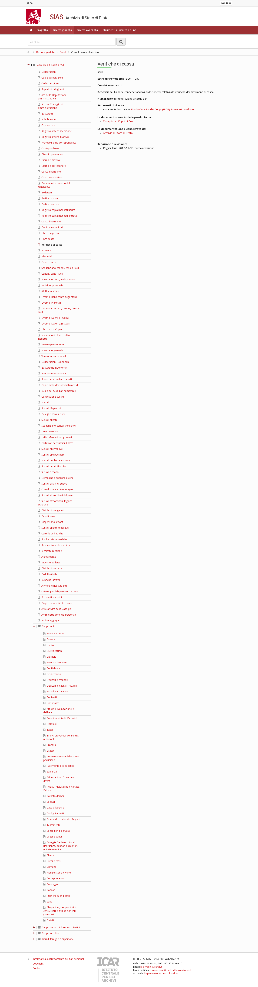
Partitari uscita (49, 198)
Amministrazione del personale (59, 614)
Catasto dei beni (55, 796)
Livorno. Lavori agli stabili (55, 323)
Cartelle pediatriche (52, 533)
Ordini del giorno (50, 83)
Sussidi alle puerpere (53, 454)
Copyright (38, 963)
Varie (49, 901)
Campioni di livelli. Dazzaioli (62, 718)
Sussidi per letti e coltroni (55, 460)
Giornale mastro (50, 160)
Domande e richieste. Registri (63, 819)
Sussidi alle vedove (52, 448)
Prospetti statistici (51, 597)
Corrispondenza (50, 148)
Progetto (42, 30)
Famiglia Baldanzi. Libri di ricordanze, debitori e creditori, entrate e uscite (60, 846)
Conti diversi (53, 668)
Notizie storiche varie (58, 872)
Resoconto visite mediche (56, 545)
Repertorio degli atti (52, 89)
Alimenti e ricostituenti (54, 585)
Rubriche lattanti (50, 580)
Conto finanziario (51, 171)
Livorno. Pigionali (51, 302)
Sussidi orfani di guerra (54, 483)
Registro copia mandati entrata (59, 215)
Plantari (50, 855)
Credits (36, 968)
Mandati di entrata (57, 662)
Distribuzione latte (51, 568)
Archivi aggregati (50, 620)
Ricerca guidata (62, 30)
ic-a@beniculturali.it (151, 966)
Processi (51, 744)
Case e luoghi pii (55, 807)
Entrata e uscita (55, 633)
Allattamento (48, 556)
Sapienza (51, 771)
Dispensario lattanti (52, 522)
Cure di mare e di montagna (57, 489)
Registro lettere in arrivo (55, 136)
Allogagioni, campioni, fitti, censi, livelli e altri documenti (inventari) (60, 911)
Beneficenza (48, 516)
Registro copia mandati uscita (58, 210)
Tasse (50, 729)
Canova (50, 890)
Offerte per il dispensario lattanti (59, 591)
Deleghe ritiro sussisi (53, 414)
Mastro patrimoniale (53, 344)
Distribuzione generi (52, 510)
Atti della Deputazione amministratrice (52, 96)
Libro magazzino (50, 233)
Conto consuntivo (51, 177)
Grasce (50, 750)
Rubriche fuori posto (58, 895)
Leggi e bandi (54, 836)
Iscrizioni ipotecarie (52, 285)
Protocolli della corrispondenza (59, 142)
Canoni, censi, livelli (52, 273)
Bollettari (46, 192)
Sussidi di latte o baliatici (55, 527)
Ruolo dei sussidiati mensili (56, 379)
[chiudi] (34, 626)
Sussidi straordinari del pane (57, 495)
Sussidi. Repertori (51, 408)
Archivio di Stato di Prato (118, 133)
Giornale (51, 656)
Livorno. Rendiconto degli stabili (59, 296)
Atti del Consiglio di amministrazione (50, 106)
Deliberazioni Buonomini (55, 361)
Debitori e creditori (52, 227)
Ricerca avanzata (87, 30)
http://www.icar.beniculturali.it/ (161, 973)
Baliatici (50, 920)
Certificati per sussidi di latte (57, 443)
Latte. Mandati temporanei (56, 437)
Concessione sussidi (52, 396)
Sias (32, 3)
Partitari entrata (50, 204)
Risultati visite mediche (54, 539)
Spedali (50, 801)
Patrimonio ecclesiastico (60, 765)
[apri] (34, 927)
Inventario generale (52, 350)
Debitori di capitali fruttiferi (61, 685)
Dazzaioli (51, 724)
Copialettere (48, 125)
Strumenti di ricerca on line (119, 30)
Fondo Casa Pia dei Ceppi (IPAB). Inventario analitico (162, 109)
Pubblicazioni (48, 119)
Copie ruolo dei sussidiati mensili (59, 385)
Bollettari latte (49, 574)
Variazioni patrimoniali (53, 356)
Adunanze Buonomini (53, 373)
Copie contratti (49, 262)
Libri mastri (52, 703)
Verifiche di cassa (51, 244)
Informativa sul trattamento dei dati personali (58, 958)
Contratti (51, 697)
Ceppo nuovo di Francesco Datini (60, 927)
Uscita (50, 645)
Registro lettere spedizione (56, 131)
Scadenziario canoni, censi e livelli (60, 268)
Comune (51, 866)
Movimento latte (50, 562)
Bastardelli (47, 113)
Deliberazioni (48, 71)
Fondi (63, 52)
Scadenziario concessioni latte (58, 425)
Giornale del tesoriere (53, 165)
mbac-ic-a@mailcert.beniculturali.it (171, 970)
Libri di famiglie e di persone (57, 939)
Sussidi (45, 402)
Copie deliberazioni (52, 77)
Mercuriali (46, 256)
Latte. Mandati (49, 431)
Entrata (50, 639)
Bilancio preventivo (52, 154)
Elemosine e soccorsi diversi (57, 477)
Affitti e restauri (50, 291)
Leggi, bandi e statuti (58, 830)
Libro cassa (47, 239)
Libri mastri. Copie (51, 329)
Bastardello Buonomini (54, 367)
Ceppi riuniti (48, 626)
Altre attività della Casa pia (56, 609)
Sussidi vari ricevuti (57, 691)
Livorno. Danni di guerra (55, 317)
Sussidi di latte (49, 419)
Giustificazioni (54, 650)
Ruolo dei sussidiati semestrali (58, 390)
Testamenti (53, 825)
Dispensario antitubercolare (57, 603)
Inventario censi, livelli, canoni (58, 279)
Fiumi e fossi (53, 861)
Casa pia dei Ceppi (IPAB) (50, 64)
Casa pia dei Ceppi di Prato (119, 121)
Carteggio (52, 884)
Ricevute (46, 250)
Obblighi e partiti (55, 813)
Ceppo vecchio (50, 933)
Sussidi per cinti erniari (54, 466)
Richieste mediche (51, 551)
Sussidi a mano (50, 472)
